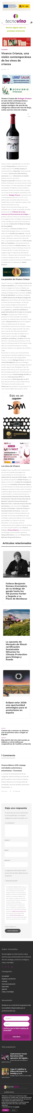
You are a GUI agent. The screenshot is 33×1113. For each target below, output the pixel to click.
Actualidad (4, 49)
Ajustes (14, 1110)
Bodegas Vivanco (25, 98)
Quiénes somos (9, 1092)
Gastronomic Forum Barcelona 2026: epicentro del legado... (19, 1056)
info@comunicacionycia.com (19, 911)
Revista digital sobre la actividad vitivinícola (16, 29)
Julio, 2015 (3, 69)
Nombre (7, 840)
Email (6, 850)
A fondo (4, 981)
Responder (17, 791)
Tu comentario (10, 823)
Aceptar (5, 1110)
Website (7, 860)
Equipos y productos (9, 979)
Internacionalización (8, 984)
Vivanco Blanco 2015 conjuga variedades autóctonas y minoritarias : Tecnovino (13, 768)
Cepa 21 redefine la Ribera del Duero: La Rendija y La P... (18, 1071)
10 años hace (4, 791)
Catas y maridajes (8, 992)
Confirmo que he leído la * (16, 1029)
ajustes (17, 1107)
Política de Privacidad (15, 915)
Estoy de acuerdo (11, 881)
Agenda (4, 989)
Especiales (5, 987)
